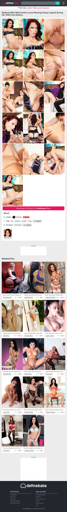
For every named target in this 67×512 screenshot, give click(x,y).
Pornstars (13, 498)
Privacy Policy (40, 503)
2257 (37, 505)
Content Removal (40, 494)
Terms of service (40, 499)
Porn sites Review (15, 501)
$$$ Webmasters (15, 503)
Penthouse (18, 217)
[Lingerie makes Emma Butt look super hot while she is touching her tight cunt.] (54, 354)
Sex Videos (13, 494)
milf (12, 221)
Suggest (38, 221)
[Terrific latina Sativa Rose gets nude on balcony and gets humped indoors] (33, 354)
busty (30, 221)
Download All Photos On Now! (33, 208)
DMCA (37, 501)
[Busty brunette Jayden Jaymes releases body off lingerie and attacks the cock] (54, 392)
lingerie (24, 221)
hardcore (17, 221)
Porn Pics (13, 496)
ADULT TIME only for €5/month (38, 8)
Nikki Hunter (18, 225)
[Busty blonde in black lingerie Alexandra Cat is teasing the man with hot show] (12, 277)
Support (38, 496)
